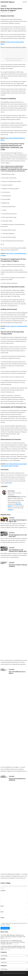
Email (2, 911)
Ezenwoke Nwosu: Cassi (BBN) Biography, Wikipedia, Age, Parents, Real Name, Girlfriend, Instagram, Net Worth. (13, 942)
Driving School (4, 486)
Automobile (3, 6)
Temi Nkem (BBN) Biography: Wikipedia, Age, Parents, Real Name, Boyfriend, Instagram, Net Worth (13, 936)
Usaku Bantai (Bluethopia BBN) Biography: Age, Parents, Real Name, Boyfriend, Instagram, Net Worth (13, 947)
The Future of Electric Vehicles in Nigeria (18, 565)
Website (2, 917)
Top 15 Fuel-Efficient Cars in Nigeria (17, 672)
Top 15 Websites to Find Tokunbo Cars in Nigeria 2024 (18, 550)
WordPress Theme (16, 973)
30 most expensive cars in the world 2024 (18, 535)
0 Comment (9, 12)
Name (2, 906)
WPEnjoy (23, 973)
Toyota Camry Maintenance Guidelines (17, 779)
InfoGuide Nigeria (7, 2)
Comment (3, 890)
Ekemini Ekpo (11, 491)
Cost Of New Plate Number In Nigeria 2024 (18, 520)
